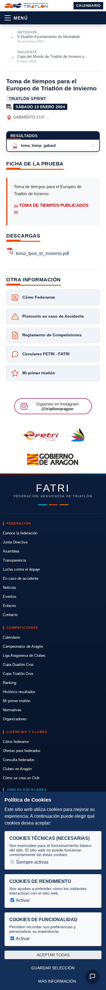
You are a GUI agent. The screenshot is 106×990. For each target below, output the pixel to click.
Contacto (10, 615)
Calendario (88, 6)
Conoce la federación (20, 533)
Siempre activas (31, 862)
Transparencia (14, 560)
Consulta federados (18, 760)
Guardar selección (53, 968)
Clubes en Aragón (17, 769)
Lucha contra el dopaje (21, 569)
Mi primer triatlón (16, 701)
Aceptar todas (53, 955)
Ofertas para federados (21, 751)
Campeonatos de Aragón (23, 646)
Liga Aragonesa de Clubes (24, 655)
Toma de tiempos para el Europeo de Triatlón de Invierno (51, 85)
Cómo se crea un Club (21, 778)
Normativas (12, 710)
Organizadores (15, 719)
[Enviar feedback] (92, 976)
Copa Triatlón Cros (18, 674)
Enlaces (9, 606)
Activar (22, 900)
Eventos (9, 596)
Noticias (9, 587)
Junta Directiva (15, 542)
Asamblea (11, 551)
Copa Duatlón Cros (18, 664)
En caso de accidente (20, 578)
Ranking (9, 683)
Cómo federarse (16, 742)
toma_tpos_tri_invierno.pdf (42, 253)
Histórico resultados (19, 692)
